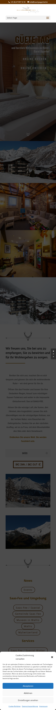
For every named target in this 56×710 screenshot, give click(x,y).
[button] (52, 657)
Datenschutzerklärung (30, 706)
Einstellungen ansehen (28, 700)
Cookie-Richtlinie (15, 706)
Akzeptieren (28, 686)
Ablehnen (28, 693)
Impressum (43, 706)
